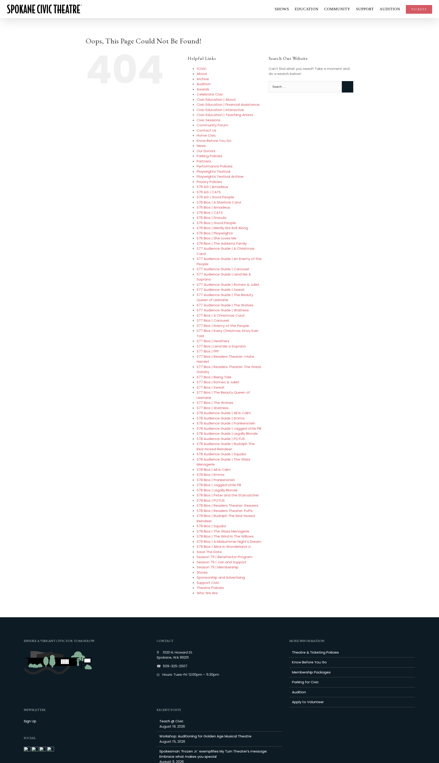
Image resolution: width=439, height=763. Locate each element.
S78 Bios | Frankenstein (216, 479)
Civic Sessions (208, 120)
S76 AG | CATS (209, 192)
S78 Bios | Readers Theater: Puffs (225, 510)
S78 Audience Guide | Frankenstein (226, 423)
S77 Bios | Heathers (213, 341)
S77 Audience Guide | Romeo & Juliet (228, 284)
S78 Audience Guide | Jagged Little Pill (229, 428)
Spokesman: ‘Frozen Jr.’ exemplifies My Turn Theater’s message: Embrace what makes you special (213, 754)
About (202, 73)
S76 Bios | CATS (210, 212)
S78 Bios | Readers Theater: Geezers (227, 505)
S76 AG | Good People (215, 197)
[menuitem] (285, 9)
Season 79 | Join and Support (221, 562)
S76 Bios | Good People (216, 222)
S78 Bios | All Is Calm (214, 469)
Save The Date (209, 551)
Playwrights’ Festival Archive (220, 176)
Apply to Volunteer (308, 701)
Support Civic (208, 582)
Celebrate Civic (210, 94)
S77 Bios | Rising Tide (214, 377)
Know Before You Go (214, 140)
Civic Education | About (216, 99)
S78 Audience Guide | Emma (220, 418)
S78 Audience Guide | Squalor (221, 454)
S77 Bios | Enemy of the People (223, 325)
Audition (204, 84)
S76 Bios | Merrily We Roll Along (222, 227)
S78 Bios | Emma (210, 474)
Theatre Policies (210, 587)
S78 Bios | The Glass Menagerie (223, 531)
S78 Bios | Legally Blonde (217, 490)
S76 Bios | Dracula (211, 217)
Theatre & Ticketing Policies (315, 652)
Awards (203, 89)
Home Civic (206, 135)
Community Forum (212, 125)
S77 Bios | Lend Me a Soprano (221, 346)
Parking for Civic (305, 682)
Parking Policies (209, 156)
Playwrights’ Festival (213, 171)
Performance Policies (215, 166)
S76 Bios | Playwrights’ (215, 233)
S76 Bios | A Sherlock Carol (219, 202)
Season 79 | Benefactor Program (224, 556)
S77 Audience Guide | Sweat (221, 289)
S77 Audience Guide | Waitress (223, 310)
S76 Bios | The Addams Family (222, 243)
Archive (203, 79)
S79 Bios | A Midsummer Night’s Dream (229, 541)
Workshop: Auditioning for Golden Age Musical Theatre (205, 736)
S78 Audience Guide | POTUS (221, 438)
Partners (204, 161)
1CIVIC (202, 68)
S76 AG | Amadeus (212, 186)
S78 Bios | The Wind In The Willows (225, 536)
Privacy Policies (209, 181)
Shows (202, 572)
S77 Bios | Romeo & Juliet (218, 382)
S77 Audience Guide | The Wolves (225, 305)
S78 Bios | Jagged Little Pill (219, 484)
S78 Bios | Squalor (211, 526)
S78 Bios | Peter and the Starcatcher (228, 495)
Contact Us (206, 130)
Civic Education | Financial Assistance (228, 104)
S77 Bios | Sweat (211, 387)
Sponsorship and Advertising (221, 577)
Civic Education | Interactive (220, 109)
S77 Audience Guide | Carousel (223, 269)
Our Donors (206, 150)
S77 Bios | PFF (208, 351)
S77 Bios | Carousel (213, 320)
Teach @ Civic (171, 721)
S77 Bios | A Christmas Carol (220, 315)
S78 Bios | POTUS (211, 500)
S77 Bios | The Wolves (215, 402)
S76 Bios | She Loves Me (216, 238)
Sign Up (30, 721)
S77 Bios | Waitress (213, 407)
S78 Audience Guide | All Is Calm (224, 413)
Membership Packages (311, 672)
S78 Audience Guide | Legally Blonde (227, 433)
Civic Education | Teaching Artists (225, 114)
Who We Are (207, 593)
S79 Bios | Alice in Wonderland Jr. (224, 546)
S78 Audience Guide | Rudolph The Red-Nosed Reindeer (226, 446)
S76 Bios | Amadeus (213, 207)
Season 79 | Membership (217, 567)
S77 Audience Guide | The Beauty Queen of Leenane (225, 297)
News (201, 145)
